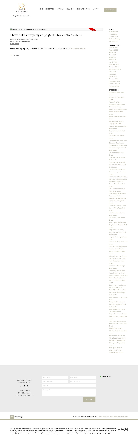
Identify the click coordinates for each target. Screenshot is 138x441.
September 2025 (115, 69)
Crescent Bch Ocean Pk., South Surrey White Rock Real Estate (117, 164)
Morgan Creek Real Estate (118, 247)
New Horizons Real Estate (117, 259)
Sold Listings (113, 41)
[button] (110, 10)
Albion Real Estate (115, 107)
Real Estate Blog (114, 39)
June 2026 (112, 55)
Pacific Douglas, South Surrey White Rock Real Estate (117, 280)
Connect (110, 10)
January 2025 (113, 79)
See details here (78, 48)
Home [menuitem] (41, 9)
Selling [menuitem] (69, 9)
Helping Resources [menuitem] (83, 9)
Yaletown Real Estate (116, 352)
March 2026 (113, 62)
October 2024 (114, 86)
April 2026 (112, 60)
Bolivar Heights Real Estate (118, 109)
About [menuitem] (95, 9)
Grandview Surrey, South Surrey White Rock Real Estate (117, 208)
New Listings (113, 34)
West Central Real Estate (117, 321)
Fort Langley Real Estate (117, 194)
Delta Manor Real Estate (117, 169)
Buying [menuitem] (60, 9)
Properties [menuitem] (50, 9)
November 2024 (114, 84)
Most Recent (113, 48)
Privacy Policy (102, 416)
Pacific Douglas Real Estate (118, 275)
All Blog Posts (113, 32)
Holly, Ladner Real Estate (117, 222)
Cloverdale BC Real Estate (118, 145)
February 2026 (114, 64)
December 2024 (114, 81)
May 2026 (112, 57)
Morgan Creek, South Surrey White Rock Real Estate (117, 251)
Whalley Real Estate (115, 328)
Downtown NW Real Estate (118, 177)
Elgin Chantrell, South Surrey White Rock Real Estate (117, 184)
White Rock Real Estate (23, 41)
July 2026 (112, 52)
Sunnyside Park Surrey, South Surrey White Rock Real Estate (117, 304)
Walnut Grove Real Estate (117, 314)
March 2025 (113, 76)
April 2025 (112, 74)
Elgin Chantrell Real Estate (118, 179)
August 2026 (113, 50)
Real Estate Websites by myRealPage (117, 416)
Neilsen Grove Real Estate (117, 256)
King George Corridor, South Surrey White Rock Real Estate (117, 232)
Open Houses (113, 36)
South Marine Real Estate (117, 290)
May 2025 (112, 72)
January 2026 (113, 67)
